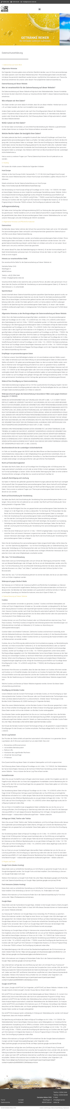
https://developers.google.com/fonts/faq (53, 878)
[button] (39, 9)
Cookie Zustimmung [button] (45, 1108)
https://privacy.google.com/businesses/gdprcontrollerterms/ (42, 952)
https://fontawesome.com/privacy (21, 897)
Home (3, 1100)
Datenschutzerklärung (56, 1108)
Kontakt (21, 1100)
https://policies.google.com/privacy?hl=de (46, 880)
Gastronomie (5, 1102)
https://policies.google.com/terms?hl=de (47, 1043)
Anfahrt (20, 1102)
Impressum (66, 1108)
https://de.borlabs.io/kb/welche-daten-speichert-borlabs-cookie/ (29, 722)
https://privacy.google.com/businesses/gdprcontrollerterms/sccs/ (24, 954)
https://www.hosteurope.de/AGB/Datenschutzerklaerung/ (21, 186)
